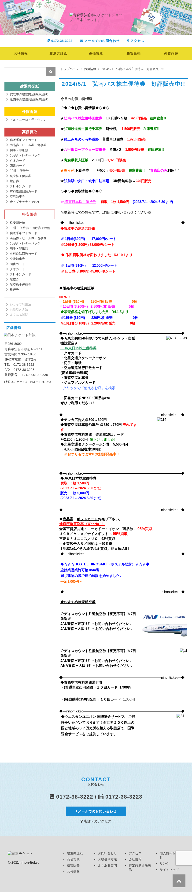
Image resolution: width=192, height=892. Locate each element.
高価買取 (96, 53)
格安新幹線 (17, 223)
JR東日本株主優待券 (80, 202)
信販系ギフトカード (23, 140)
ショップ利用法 (20, 304)
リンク (164, 863)
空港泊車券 (17, 196)
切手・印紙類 (19, 150)
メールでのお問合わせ (101, 41)
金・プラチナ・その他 (25, 201)
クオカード (17, 160)
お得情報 (21, 53)
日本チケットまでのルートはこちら (30, 381)
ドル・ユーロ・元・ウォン (28, 120)
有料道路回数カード (23, 191)
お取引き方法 (19, 309)
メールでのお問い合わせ (97, 811)
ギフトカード (87, 519)
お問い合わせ (107, 853)
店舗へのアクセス (97, 821)
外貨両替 (171, 53)
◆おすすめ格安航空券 (78, 602)
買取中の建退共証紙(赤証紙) (29, 94)
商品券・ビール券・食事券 (28, 145)
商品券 (68, 519)
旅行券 (14, 181)
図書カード (17, 165)
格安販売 (134, 53)
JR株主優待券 (19, 171)
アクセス (136, 41)
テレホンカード (20, 186)
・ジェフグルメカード (78, 382)
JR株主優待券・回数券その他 (30, 228)
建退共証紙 (58, 53)
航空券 (14, 279)
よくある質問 (19, 315)
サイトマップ (169, 869)
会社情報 (135, 859)
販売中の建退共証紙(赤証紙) (29, 99)
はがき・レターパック (25, 155)
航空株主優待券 (20, 176)
